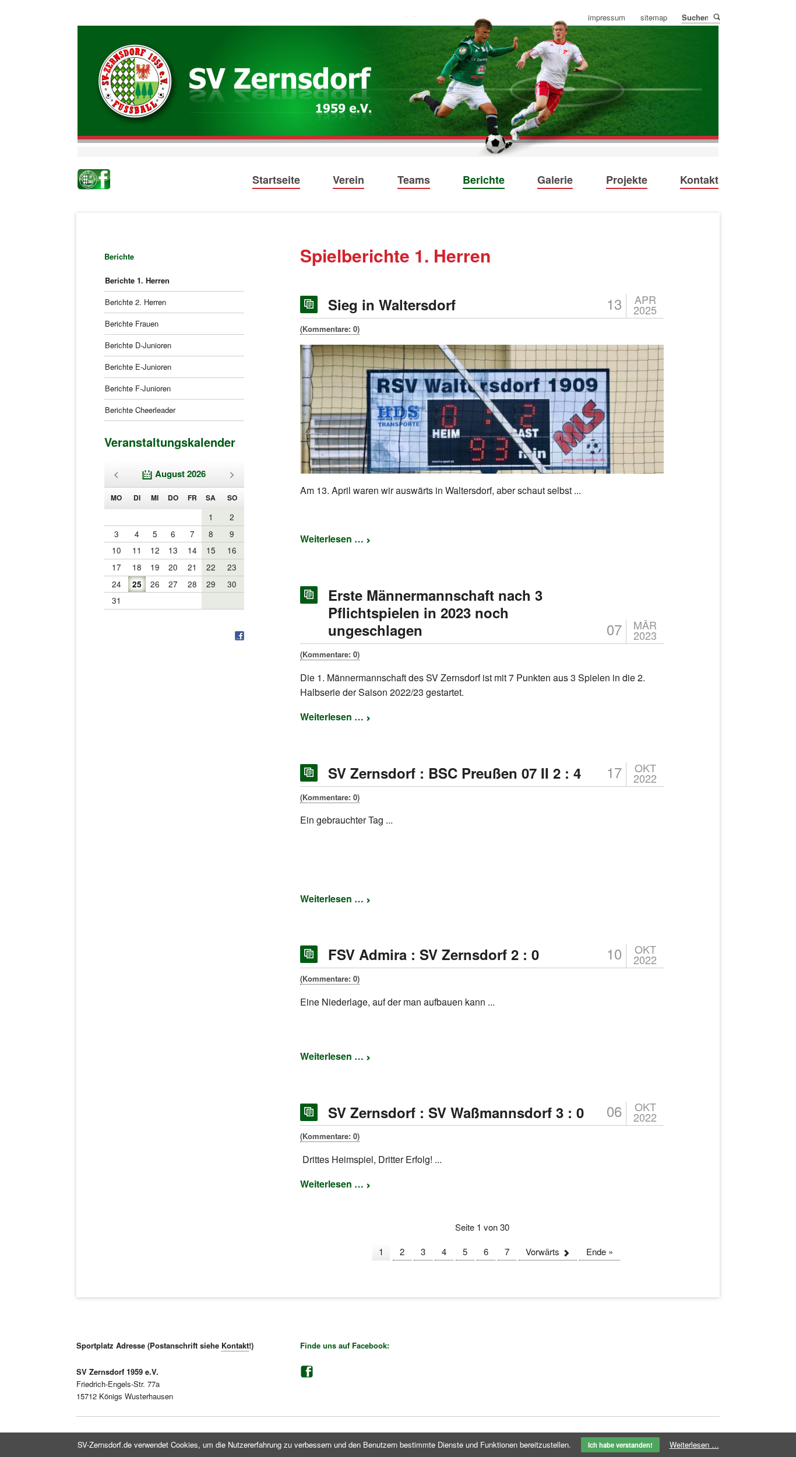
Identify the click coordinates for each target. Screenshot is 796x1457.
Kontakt (699, 179)
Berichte (484, 179)
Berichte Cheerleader (140, 409)
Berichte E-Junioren (138, 366)
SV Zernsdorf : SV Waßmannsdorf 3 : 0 (456, 1112)
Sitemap (653, 18)
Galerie (555, 179)
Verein (348, 179)
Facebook (306, 1371)
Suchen (716, 16)
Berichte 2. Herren (135, 301)
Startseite (276, 179)
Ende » (599, 1251)
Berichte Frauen (132, 323)
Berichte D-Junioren (138, 345)
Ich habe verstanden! (620, 1444)
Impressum (606, 18)
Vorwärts (542, 1251)
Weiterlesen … (335, 538)
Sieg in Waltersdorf (392, 304)
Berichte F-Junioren (138, 388)
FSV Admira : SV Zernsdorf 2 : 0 (433, 954)
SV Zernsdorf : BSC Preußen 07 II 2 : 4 (454, 773)
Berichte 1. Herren (137, 280)
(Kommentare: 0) (330, 328)
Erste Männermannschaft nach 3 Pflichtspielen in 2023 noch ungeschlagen (435, 612)
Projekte (626, 179)
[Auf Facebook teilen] (239, 637)
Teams (413, 179)
